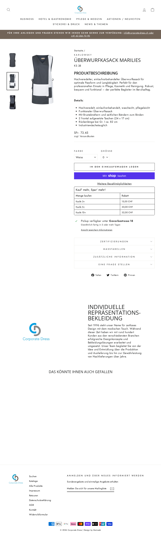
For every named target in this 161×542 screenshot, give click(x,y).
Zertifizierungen (114, 241)
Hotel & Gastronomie (55, 19)
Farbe (78, 151)
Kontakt (32, 509)
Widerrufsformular (38, 514)
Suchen (33, 476)
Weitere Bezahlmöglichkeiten (114, 183)
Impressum (34, 490)
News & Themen (96, 24)
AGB (31, 504)
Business (27, 19)
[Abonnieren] (112, 489)
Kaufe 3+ (80, 201)
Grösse (107, 151)
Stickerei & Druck (66, 24)
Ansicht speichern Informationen (96, 230)
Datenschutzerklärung (40, 500)
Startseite (78, 50)
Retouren (33, 495)
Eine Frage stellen (114, 264)
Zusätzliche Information (114, 256)
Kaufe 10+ (81, 212)
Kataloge (33, 481)
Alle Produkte (36, 485)
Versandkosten (87, 136)
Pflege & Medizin (89, 19)
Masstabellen (114, 249)
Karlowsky (83, 54)
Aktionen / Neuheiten (124, 19)
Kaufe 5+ (80, 206)
